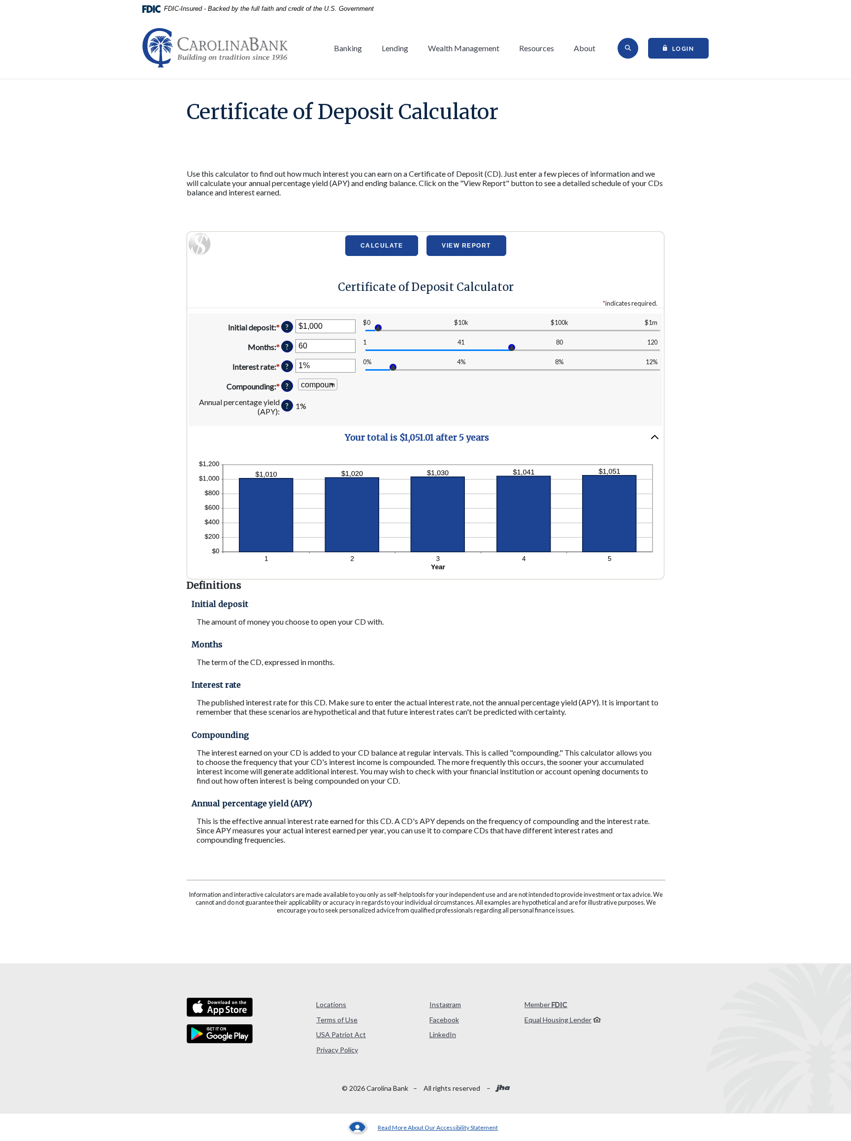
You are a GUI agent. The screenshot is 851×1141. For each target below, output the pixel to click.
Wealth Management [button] (463, 48)
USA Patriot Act (341, 1034)
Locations (331, 1004)
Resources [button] (536, 48)
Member (545, 1004)
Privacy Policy (337, 1050)
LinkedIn (442, 1034)
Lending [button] (395, 48)
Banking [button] (348, 48)
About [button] (584, 48)
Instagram (445, 1004)
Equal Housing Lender (557, 1019)
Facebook (444, 1019)
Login (690, 47)
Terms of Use (337, 1019)
